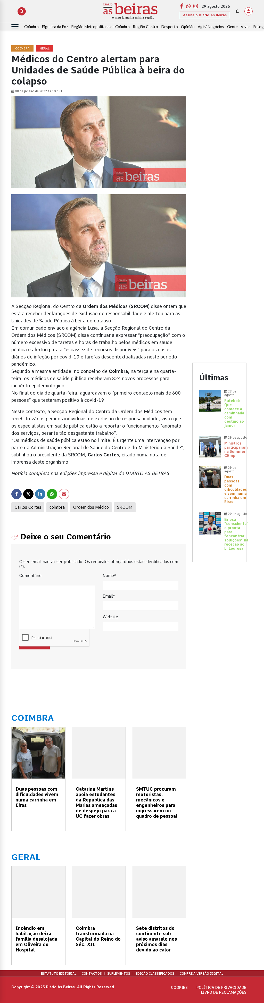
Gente (232, 26)
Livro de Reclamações (223, 992)
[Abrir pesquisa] (22, 11)
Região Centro (145, 26)
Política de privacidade (221, 987)
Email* (109, 596)
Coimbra (31, 26)
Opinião (188, 26)
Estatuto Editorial (58, 973)
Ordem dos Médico (91, 507)
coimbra (57, 507)
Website (110, 616)
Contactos (92, 973)
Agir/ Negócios (211, 26)
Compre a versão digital (201, 973)
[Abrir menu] (15, 26)
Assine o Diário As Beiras (205, 15)
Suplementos (118, 973)
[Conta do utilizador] (248, 11)
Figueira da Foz (55, 26)
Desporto (169, 26)
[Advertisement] (219, 123)
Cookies (179, 987)
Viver (245, 26)
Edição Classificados (155, 973)
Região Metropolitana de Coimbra (100, 26)
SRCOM (125, 507)
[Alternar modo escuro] (237, 11)
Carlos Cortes (27, 507)
